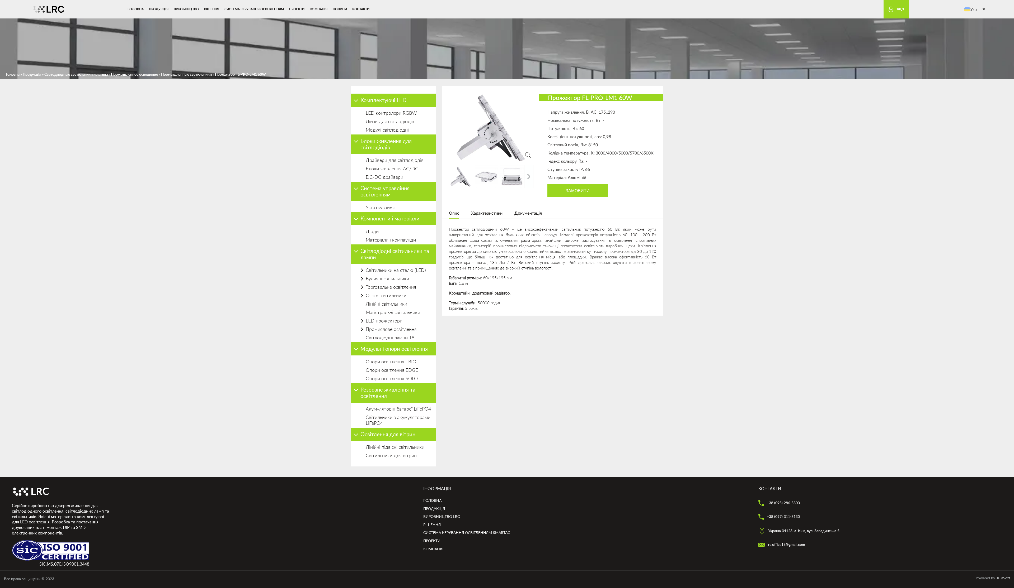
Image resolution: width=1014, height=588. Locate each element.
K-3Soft (1003, 578)
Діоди (372, 231)
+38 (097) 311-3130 (783, 517)
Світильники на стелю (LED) (396, 270)
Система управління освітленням (385, 191)
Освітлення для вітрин (387, 434)
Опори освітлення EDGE (392, 370)
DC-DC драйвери (384, 177)
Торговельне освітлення (391, 287)
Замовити (578, 190)
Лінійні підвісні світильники (395, 447)
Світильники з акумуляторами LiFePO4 (398, 420)
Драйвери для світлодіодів (395, 160)
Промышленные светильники (186, 74)
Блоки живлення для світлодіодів (386, 144)
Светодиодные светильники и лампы (76, 74)
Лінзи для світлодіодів (390, 121)
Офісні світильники (386, 295)
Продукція (158, 9)
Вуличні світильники (387, 279)
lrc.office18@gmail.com (785, 545)
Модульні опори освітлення (394, 349)
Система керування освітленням (254, 9)
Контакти (360, 9)
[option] (491, 127)
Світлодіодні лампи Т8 (390, 338)
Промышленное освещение (134, 74)
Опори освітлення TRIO (391, 362)
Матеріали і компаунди (391, 240)
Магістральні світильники (393, 312)
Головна (136, 9)
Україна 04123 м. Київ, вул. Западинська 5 (803, 531)
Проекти (431, 541)
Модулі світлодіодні (387, 130)
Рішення (211, 9)
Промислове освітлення (391, 329)
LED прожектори (384, 321)
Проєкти (296, 9)
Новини (340, 9)
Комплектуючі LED (383, 100)
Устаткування (380, 207)
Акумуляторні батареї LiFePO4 (398, 409)
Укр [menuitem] (973, 9)
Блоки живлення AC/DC (392, 169)
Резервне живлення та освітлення (387, 393)
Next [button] (528, 176)
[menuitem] (974, 9)
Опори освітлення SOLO (392, 379)
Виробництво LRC (441, 517)
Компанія (318, 9)
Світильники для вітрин (391, 456)
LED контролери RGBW (391, 113)
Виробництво (186, 9)
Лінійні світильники (386, 304)
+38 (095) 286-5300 (783, 503)
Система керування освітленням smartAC (466, 533)
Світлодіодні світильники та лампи (394, 254)
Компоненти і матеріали (390, 218)
